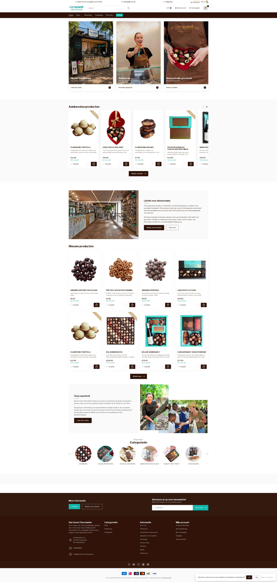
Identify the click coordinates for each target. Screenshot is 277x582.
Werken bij (143, 529)
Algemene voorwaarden (148, 536)
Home (71, 15)
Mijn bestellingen (182, 529)
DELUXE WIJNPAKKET (151, 352)
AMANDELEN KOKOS (150, 290)
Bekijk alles (137, 376)
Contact (74, 507)
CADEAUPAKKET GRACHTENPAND (191, 352)
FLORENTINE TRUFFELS (80, 147)
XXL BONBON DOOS (114, 352)
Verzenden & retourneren (149, 532)
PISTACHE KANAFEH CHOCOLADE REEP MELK (177, 148)
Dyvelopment (167, 578)
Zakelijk (119, 15)
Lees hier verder (83, 420)
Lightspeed (144, 578)
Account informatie (182, 525)
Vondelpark (99, 15)
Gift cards (109, 15)
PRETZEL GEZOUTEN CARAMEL (119, 290)
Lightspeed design (155, 578)
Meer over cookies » (267, 577)
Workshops (88, 15)
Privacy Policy (144, 543)
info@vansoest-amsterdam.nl (83, 554)
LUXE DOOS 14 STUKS (186, 290)
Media (142, 550)
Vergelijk (76, 164)
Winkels (143, 546)
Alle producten (181, 539)
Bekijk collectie (137, 174)
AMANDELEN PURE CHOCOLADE (83, 290)
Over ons (172, 228)
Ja (249, 577)
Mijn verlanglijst (181, 532)
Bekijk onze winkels (154, 228)
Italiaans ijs (144, 553)
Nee (256, 577)
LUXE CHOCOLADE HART (113, 147)
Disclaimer (143, 539)
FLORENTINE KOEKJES (144, 147)
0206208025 (77, 548)
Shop (78, 15)
